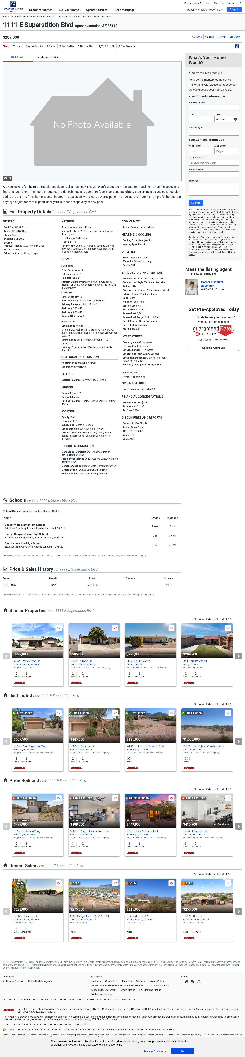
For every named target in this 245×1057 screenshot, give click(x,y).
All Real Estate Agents (40, 981)
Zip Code (197, 127)
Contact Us (111, 981)
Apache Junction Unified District (42, 511)
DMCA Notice (128, 990)
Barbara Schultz (212, 282)
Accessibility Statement (103, 990)
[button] (234, 9)
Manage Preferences (156, 1051)
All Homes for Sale (13, 981)
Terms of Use (219, 252)
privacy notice (139, 1041)
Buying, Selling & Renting (197, 3)
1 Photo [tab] (19, 57)
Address (197, 102)
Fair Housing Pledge (150, 990)
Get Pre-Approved (213, 347)
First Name (195, 146)
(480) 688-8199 (209, 289)
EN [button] (240, 3)
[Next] (239, 656)
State (218, 114)
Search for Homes (41, 10)
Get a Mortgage (125, 10)
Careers (231, 3)
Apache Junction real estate (194, 965)
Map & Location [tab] (49, 57)
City (191, 114)
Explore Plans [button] (168, 1029)
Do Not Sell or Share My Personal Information (117, 985)
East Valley (221, 962)
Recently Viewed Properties (204, 9)
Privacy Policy (156, 981)
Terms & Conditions (159, 985)
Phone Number (197, 169)
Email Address (197, 157)
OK (182, 1051)
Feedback (96, 981)
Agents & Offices (97, 10)
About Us (219, 3)
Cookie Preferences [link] (101, 994)
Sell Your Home (69, 10)
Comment (194, 181)
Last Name (220, 146)
